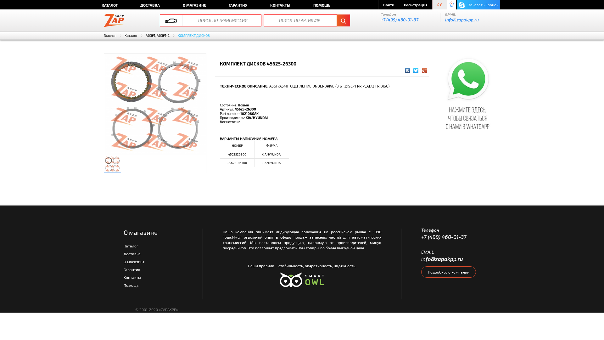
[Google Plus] (424, 70)
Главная (110, 35)
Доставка (150, 5)
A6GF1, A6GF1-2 (158, 35)
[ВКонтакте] (407, 70)
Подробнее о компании (448, 272)
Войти (388, 5)
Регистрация (416, 5)
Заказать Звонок (482, 5)
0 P (439, 5)
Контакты (280, 5)
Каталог (110, 5)
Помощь (321, 5)
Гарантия (238, 5)
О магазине (194, 5)
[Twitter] (416, 70)
